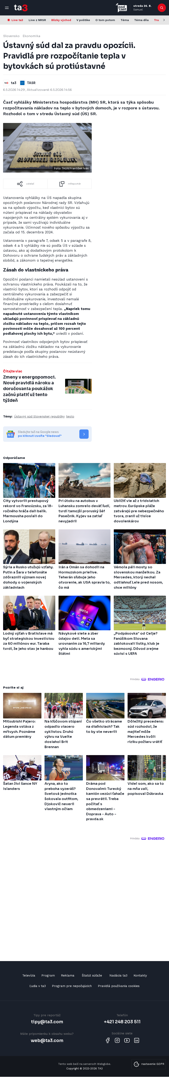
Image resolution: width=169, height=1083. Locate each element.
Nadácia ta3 (118, 975)
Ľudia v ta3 (37, 986)
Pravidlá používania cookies (119, 986)
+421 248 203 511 (122, 1022)
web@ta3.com (47, 1040)
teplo (70, 416)
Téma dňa (141, 20)
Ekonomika (31, 36)
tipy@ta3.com (47, 1022)
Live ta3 (17, 20)
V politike (83, 20)
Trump (159, 20)
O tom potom (105, 20)
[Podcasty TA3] (121, 7)
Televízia (28, 975)
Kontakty (140, 975)
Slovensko (11, 36)
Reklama (67, 975)
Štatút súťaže (92, 975)
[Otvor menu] (7, 8)
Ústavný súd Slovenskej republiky (39, 416)
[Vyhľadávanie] (162, 8)
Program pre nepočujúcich (72, 986)
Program (48, 975)
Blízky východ (61, 20)
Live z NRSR (37, 20)
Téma (125, 20)
